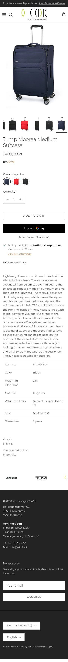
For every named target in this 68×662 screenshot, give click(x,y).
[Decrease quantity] (6, 199)
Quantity (9, 191)
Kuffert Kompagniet (21, 646)
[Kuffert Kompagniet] (34, 14)
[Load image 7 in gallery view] (34, 68)
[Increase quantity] (21, 199)
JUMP (11, 161)
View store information (19, 254)
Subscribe (34, 596)
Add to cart (34, 215)
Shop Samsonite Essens (52, 3)
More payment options (34, 237)
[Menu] (4, 14)
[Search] (12, 14)
